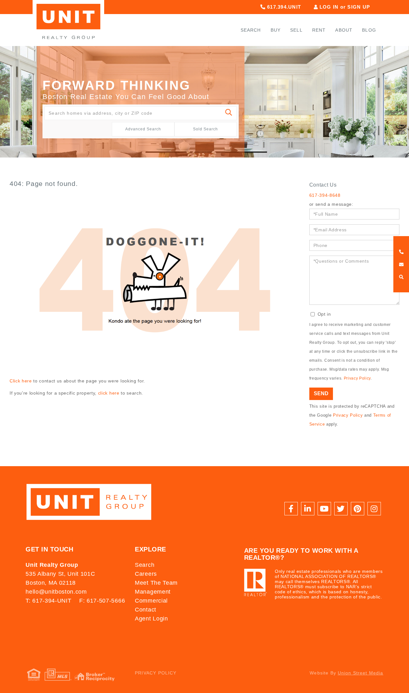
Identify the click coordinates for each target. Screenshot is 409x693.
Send (321, 393)
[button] (228, 113)
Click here (21, 380)
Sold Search (205, 129)
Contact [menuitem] (145, 609)
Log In (329, 7)
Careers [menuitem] (146, 574)
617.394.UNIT (283, 7)
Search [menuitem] (251, 30)
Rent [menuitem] (319, 30)
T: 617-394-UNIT (48, 600)
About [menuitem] (343, 30)
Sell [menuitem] (296, 30)
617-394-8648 (325, 195)
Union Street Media (360, 672)
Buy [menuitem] (276, 30)
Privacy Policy (357, 378)
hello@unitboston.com (56, 592)
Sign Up (358, 7)
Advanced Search (143, 129)
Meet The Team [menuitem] (156, 583)
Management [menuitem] (153, 592)
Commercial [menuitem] (151, 600)
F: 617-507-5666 (102, 600)
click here (109, 393)
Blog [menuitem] (369, 30)
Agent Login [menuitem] (151, 618)
